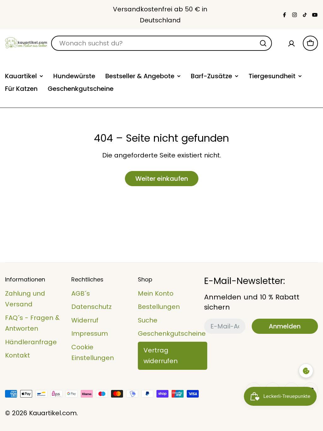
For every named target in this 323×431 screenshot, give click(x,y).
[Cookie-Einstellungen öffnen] (306, 370)
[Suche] (263, 43)
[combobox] (161, 43)
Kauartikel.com (53, 413)
